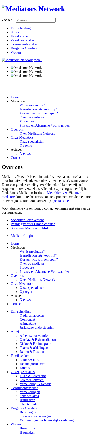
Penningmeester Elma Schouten (33, 224)
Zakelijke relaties (23, 40)
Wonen (16, 52)
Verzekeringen (30, 392)
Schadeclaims (29, 396)
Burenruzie (27, 428)
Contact (16, 157)
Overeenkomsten (32, 380)
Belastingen (28, 412)
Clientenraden (29, 404)
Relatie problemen (32, 364)
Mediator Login (22, 236)
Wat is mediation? (32, 105)
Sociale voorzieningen (35, 416)
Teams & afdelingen (34, 348)
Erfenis (25, 368)
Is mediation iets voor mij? (38, 109)
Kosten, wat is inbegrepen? (39, 113)
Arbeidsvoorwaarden (34, 335)
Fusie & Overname (33, 376)
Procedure (27, 121)
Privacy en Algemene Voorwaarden (45, 125)
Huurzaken (27, 400)
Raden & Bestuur (32, 352)
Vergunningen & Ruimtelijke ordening (47, 420)
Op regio (26, 145)
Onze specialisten (32, 141)
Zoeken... (8, 20)
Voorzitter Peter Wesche (27, 220)
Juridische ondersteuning (37, 327)
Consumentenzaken (24, 44)
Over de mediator (32, 117)
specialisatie (60, 201)
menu (38, 60)
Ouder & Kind (30, 360)
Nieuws (25, 153)
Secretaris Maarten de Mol (29, 228)
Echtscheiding (21, 28)
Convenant (27, 319)
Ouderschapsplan (32, 315)
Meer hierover (57, 193)
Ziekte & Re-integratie (35, 344)
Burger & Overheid (24, 48)
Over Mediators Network (37, 133)
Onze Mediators (22, 137)
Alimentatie (28, 323)
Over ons (17, 129)
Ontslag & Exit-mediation (38, 339)
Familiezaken (20, 36)
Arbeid (16, 32)
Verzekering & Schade (35, 384)
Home (15, 97)
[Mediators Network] (48, 9)
